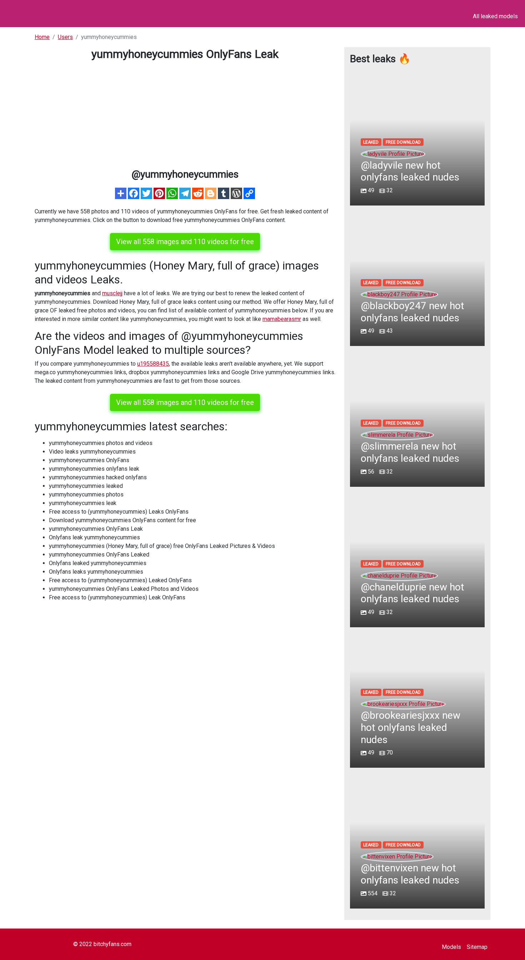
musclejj (112, 293)
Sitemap (477, 947)
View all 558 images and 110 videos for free (185, 241)
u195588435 (153, 363)
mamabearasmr (281, 319)
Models (451, 947)
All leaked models (495, 16)
